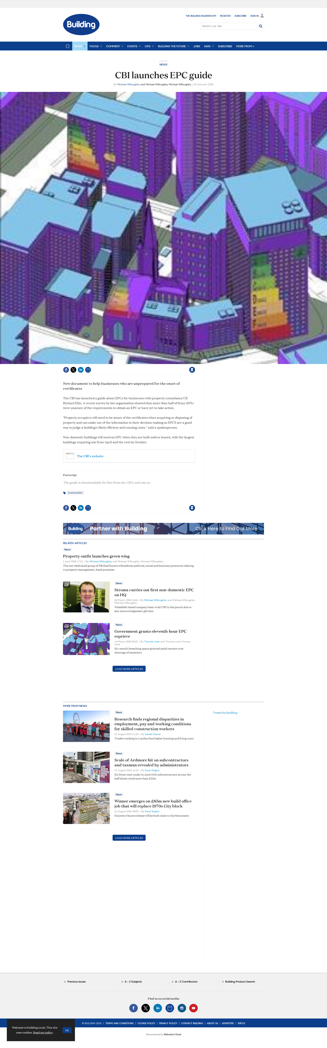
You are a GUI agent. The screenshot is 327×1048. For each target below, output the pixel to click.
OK (67, 1030)
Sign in (149, 363)
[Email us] (169, 1008)
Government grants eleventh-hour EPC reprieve (150, 633)
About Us (212, 1023)
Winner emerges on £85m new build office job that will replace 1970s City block (153, 803)
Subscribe (240, 15)
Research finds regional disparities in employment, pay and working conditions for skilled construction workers (152, 724)
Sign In (254, 15)
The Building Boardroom (201, 15)
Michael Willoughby (128, 84)
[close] (195, 363)
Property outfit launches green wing (96, 556)
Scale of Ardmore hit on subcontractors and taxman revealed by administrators (151, 762)
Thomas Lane (152, 641)
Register (225, 15)
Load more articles (129, 669)
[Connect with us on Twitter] (145, 1008)
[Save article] (192, 370)
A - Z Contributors (186, 981)
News (163, 64)
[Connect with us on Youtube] (193, 1008)
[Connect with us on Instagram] (181, 1008)
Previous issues (76, 981)
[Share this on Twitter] (73, 370)
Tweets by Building (225, 713)
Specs (241, 1023)
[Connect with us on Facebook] (133, 1008)
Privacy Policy (168, 1023)
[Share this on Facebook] (66, 370)
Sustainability (75, 492)
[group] (244, 46)
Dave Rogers (152, 770)
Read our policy (43, 1032)
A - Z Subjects (133, 981)
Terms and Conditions (119, 1023)
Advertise (228, 1023)
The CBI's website (90, 456)
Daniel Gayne (153, 734)
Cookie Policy (146, 1023)
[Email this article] (88, 370)
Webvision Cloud (172, 1034)
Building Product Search (240, 981)
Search (260, 26)
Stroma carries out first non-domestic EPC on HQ (154, 592)
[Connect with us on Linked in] (157, 1008)
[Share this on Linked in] (81, 370)
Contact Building (192, 1023)
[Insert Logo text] (81, 34)
